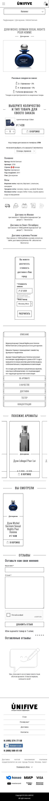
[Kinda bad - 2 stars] (37, 633)
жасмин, (20, 189)
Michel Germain (31, 20)
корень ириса (38, 192)
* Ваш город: (22, 299)
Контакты (24, 732)
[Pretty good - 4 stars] (41, 633)
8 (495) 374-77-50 (13, 740)
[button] (45, 3)
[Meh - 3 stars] (39, 633)
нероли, (20, 183)
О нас (24, 717)
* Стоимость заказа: (22, 285)
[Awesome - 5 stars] (43, 633)
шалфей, (33, 189)
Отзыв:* (8, 575)
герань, (27, 189)
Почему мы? (24, 722)
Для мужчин (19, 20)
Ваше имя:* (9, 566)
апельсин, (35, 183)
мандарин (8, 186)
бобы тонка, (28, 192)
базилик (40, 189)
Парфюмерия (8, 20)
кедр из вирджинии (11, 195)
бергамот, (27, 183)
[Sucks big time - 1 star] (35, 633)
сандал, (20, 192)
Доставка (24, 727)
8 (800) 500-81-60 (13, 750)
